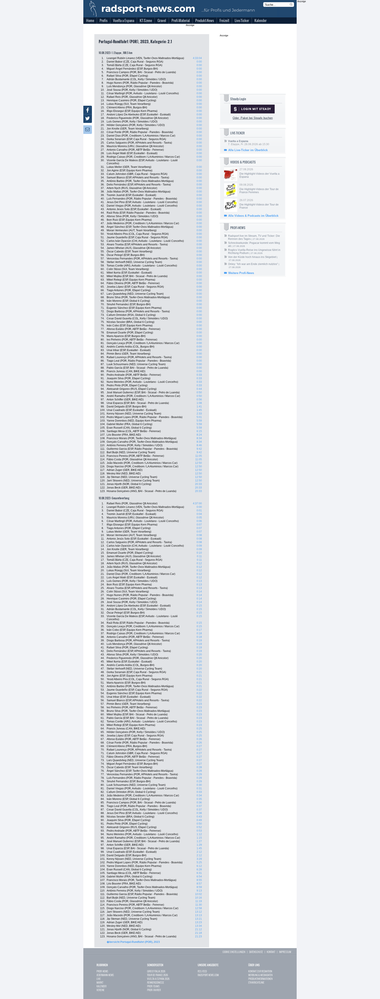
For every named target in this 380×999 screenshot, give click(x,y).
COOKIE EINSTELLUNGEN (234, 952)
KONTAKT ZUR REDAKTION (260, 971)
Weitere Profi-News (241, 273)
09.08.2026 (259, 188)
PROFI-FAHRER (154, 990)
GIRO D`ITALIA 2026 (156, 971)
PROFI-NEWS (102, 971)
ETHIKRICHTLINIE (256, 982)
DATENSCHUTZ (256, 952)
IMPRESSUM (285, 952)
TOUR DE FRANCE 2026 (157, 975)
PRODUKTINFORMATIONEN (260, 978)
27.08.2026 (259, 173)
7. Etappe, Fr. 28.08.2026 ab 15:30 (248, 143)
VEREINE (100, 990)
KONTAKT (271, 952)
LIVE (99, 978)
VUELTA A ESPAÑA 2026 (158, 978)
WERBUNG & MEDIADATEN (260, 975)
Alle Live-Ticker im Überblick (248, 150)
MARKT (100, 982)
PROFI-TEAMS (153, 986)
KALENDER (101, 986)
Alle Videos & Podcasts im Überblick (253, 215)
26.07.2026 (259, 204)
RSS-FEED (202, 971)
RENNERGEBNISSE (155, 982)
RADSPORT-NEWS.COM (208, 975)
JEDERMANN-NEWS (105, 975)
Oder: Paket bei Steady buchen (253, 118)
